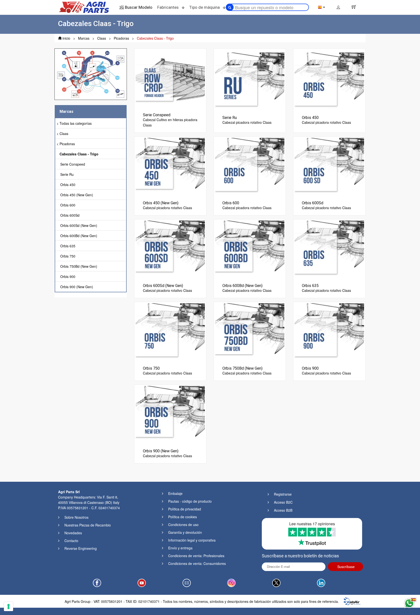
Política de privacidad (184, 509)
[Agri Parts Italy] (84, 6)
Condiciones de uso (183, 524)
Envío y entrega (180, 547)
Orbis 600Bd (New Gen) (78, 235)
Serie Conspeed (72, 164)
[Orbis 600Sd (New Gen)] (170, 249)
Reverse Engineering (80, 548)
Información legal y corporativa (192, 540)
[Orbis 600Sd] (329, 167)
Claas (64, 133)
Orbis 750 (67, 256)
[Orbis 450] (329, 81)
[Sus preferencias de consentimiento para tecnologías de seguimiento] (8, 606)
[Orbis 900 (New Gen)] (170, 415)
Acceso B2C (283, 502)
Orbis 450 (67, 184)
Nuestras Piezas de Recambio (87, 525)
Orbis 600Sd (69, 215)
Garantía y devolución (185, 532)
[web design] (352, 600)
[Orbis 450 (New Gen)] (170, 167)
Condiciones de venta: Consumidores (197, 563)
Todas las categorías (76, 123)
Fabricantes (168, 7)
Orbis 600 (67, 205)
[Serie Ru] (249, 81)
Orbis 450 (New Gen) (76, 194)
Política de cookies (182, 516)
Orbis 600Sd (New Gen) (78, 225)
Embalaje (175, 493)
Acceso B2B (283, 510)
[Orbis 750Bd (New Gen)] (249, 332)
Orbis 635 (67, 245)
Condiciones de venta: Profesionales (196, 555)
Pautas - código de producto (190, 501)
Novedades (73, 532)
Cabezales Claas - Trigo (79, 154)
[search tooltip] (230, 7)
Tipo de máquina (205, 7)
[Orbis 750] (170, 332)
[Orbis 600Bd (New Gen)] (249, 249)
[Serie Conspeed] (170, 79)
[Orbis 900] (329, 332)
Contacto (71, 540)
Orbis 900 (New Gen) (76, 286)
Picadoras (67, 143)
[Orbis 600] (249, 167)
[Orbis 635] (329, 249)
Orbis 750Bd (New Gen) (78, 266)
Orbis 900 (67, 276)
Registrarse (283, 494)
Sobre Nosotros (76, 517)
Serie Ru (67, 174)
